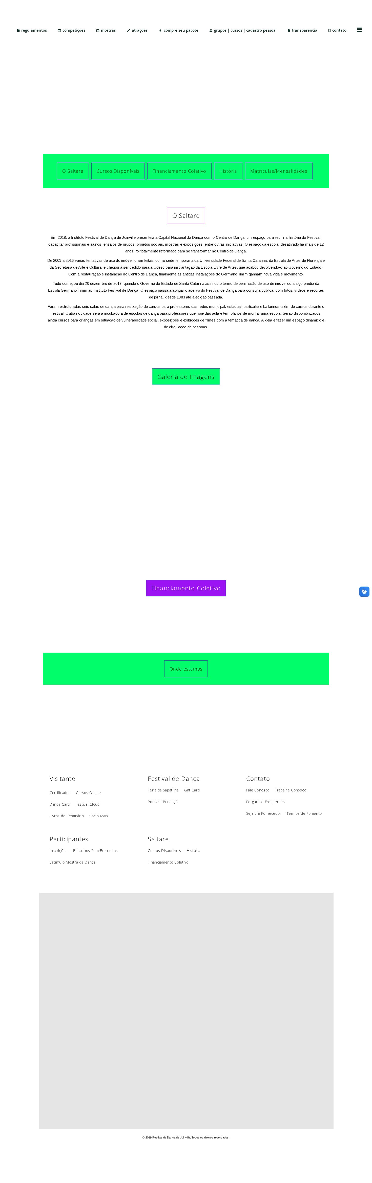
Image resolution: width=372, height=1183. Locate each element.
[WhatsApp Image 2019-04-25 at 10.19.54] (74, 476)
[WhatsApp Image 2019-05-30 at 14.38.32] (186, 476)
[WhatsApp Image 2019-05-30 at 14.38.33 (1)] (242, 476)
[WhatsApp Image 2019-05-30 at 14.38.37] (242, 420)
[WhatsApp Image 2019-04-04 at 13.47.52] (297, 476)
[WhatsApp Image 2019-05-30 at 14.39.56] (74, 420)
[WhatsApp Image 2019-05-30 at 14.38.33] (297, 420)
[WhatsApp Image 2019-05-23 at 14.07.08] (130, 476)
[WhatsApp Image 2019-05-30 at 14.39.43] (130, 420)
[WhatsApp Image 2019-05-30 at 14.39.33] (186, 420)
